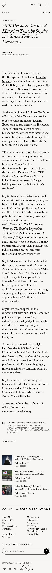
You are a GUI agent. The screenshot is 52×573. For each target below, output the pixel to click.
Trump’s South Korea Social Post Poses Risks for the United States (29, 473)
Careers (5, 523)
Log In (32, 5)
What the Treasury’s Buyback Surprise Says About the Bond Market (31, 487)
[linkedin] (10, 568)
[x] (32, 568)
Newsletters (32, 523)
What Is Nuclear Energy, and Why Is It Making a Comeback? (29, 458)
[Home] (4, 5)
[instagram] (21, 568)
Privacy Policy (8, 534)
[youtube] (15, 568)
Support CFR (8, 520)
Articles (5, 13)
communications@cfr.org (16, 411)
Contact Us (7, 529)
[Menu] (47, 5)
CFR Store (31, 526)
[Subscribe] (46, 551)
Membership (33, 517)
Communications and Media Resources (37, 530)
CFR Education (9, 526)
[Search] (40, 5)
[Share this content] (26, 568)
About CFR (7, 517)
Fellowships (32, 520)
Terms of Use (33, 534)
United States (9, 20)
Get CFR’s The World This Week (17, 545)
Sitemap (6, 537)
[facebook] (4, 568)
